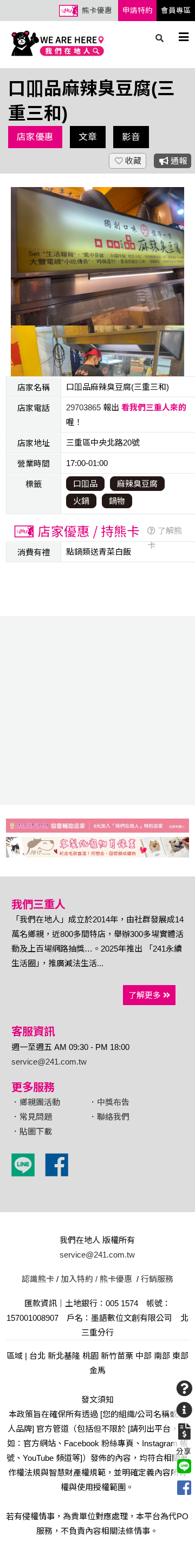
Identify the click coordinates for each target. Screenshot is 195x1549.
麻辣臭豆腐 (137, 483)
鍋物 (117, 501)
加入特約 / (79, 1279)
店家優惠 (35, 137)
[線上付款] (184, 1432)
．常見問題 (31, 1116)
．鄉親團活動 (35, 1102)
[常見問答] (184, 1388)
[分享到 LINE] (184, 1466)
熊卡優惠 (97, 10)
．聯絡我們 (109, 1116)
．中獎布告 (109, 1102)
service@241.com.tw (49, 1061)
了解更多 (145, 995)
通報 (177, 160)
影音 (131, 137)
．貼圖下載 (31, 1131)
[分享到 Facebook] (184, 1488)
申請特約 (137, 10)
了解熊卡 (164, 538)
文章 (88, 137)
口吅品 (85, 483)
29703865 (83, 407)
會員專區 (176, 10)
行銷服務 (157, 1279)
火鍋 (81, 501)
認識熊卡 (38, 1279)
